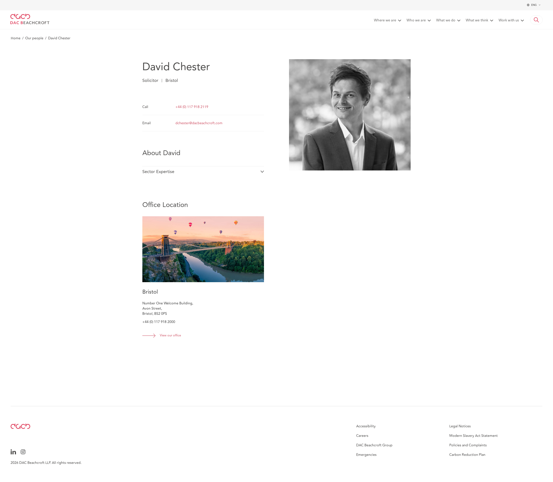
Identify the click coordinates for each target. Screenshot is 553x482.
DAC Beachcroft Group (374, 445)
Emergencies (366, 454)
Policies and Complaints (468, 445)
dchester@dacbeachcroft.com (198, 123)
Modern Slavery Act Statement (473, 435)
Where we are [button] (385, 20)
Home (16, 38)
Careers (362, 435)
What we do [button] (445, 20)
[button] (536, 19)
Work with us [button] (509, 20)
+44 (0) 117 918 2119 (191, 107)
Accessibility (366, 426)
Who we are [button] (416, 20)
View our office (170, 335)
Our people (34, 38)
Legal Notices (460, 426)
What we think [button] (477, 20)
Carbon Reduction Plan (467, 454)
